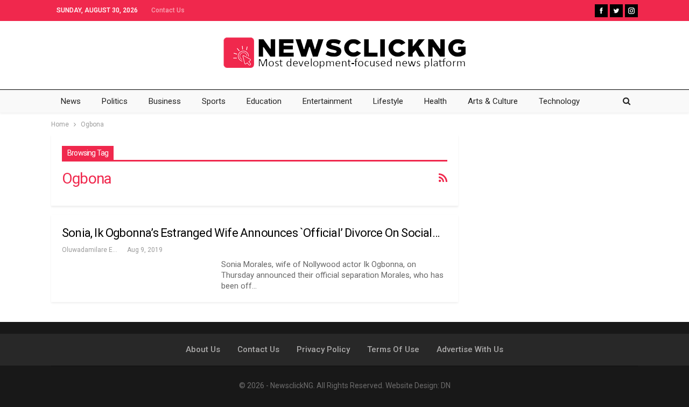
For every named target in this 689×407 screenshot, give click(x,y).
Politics (115, 101)
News (71, 101)
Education (264, 101)
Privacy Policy (323, 349)
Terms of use (393, 349)
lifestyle (388, 101)
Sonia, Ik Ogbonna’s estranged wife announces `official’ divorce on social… (250, 233)
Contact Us (168, 10)
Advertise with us (470, 349)
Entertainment (327, 101)
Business (165, 101)
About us (203, 349)
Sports (214, 101)
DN (446, 385)
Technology (559, 101)
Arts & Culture (493, 101)
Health (435, 101)
